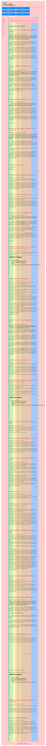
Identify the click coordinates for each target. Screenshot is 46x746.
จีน (3, 24)
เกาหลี (4, 21)
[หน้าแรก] (9, 6)
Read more (35, 61)
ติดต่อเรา (24, 742)
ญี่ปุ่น (4, 22)
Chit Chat (22, 8)
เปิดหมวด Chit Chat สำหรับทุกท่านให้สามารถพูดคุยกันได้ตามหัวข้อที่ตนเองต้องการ (23, 20)
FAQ (23, 14)
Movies (9, 14)
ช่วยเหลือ (21, 742)
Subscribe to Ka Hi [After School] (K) (8, 740)
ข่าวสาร (9, 8)
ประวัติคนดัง (9, 11)
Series (23, 11)
